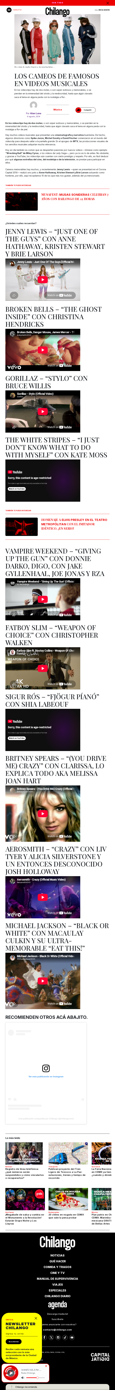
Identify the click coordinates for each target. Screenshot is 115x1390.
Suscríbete (57, 1319)
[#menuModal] (9, 10)
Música (57, 109)
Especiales (57, 1290)
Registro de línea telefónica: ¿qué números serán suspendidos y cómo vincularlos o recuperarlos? (24, 1173)
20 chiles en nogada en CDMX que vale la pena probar (66, 1216)
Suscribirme (14, 1342)
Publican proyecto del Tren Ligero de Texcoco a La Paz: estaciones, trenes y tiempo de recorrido (67, 1173)
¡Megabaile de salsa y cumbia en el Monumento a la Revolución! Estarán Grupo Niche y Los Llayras (24, 1219)
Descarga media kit (57, 1313)
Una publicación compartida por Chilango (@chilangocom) (46, 1118)
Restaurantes (54, 1212)
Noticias (8, 1167)
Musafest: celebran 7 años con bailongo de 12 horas (75, 196)
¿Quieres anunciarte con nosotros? (57, 1324)
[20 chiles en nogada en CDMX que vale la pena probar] (68, 1199)
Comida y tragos (57, 1267)
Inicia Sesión (104, 10)
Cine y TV (57, 1273)
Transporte (53, 1167)
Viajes (57, 1284)
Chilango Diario (58, 1296)
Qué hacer (96, 1167)
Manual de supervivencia (57, 1279)
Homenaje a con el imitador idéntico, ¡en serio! (74, 524)
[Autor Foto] (33, 105)
